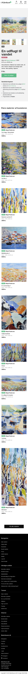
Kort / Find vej (12, 85)
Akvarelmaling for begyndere (8, 576)
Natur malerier (4, 594)
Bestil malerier (4, 549)
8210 (23, 84)
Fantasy (3, 606)
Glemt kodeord (4, 653)
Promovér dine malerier (7, 583)
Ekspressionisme (5, 626)
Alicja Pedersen (10, 60)
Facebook (5, 658)
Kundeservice (4, 646)
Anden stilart (4, 631)
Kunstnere (3, 546)
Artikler (2, 556)
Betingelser (4, 638)
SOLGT (4, 57)
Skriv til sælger (9, 75)
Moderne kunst (4, 571)
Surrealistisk (4, 621)
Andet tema (4, 608)
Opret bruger (4, 561)
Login (2, 651)
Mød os (3, 643)
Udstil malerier (4, 554)
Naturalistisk (4, 623)
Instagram (5, 655)
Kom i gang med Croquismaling (9, 581)
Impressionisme (5, 628)
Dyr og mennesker (5, 598)
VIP (3, 130)
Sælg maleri (4, 544)
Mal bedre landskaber (6, 579)
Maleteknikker (4, 574)
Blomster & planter (5, 596)
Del (3, 46)
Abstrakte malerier (5, 569)
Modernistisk (4, 618)
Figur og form (4, 603)
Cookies (3, 641)
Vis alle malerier (14, 526)
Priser (2, 551)
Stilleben (3, 601)
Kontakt (3, 648)
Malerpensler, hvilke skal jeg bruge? (9, 586)
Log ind (3, 558)
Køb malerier (4, 542)
